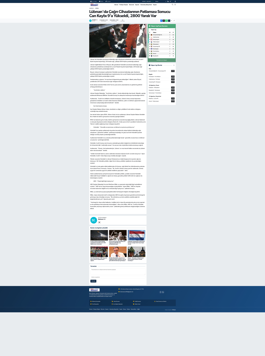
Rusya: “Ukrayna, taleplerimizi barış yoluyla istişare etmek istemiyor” (136, 259)
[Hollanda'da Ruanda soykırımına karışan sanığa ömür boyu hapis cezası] (136, 235)
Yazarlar (109, 1)
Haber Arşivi (137, 304)
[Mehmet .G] (93, 220)
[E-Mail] (99, 222)
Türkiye (128, 309)
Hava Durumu (117, 301)
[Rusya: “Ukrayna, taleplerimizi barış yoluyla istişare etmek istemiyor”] (136, 251)
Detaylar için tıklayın (162, 60)
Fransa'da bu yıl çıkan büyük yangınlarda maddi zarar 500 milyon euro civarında (98, 243)
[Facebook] (160, 292)
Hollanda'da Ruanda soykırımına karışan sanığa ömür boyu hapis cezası (136, 243)
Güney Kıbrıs (133, 309)
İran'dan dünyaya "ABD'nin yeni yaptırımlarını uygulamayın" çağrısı (98, 259)
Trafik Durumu (138, 301)
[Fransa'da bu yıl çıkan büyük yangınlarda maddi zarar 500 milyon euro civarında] (99, 235)
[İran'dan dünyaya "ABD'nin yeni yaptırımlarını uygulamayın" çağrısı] (99, 251)
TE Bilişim (174, 309)
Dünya (97, 8)
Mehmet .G (101, 219)
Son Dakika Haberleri (118, 304)
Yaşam (155, 4)
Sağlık (138, 309)
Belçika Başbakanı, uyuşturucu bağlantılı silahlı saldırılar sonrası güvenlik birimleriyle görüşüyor (117, 259)
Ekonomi (131, 4)
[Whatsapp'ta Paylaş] (166, 21)
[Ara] (172, 5)
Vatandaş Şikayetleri (146, 4)
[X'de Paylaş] (164, 21)
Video (102, 1)
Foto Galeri (94, 1)
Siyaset (137, 4)
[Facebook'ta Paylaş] (161, 21)
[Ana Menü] (175, 5)
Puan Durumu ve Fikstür (161, 301)
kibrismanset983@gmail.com (126, 291)
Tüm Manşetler (95, 304)
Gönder (93, 281)
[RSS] (163, 292)
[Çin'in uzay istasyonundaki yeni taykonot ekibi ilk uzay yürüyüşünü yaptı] (118, 235)
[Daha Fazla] (169, 21)
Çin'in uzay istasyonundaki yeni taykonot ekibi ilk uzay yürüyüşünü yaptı (117, 243)
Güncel (116, 4)
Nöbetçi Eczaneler (96, 301)
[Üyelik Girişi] (175, 1)
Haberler (91, 8)
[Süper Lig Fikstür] (174, 65)
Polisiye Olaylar (123, 4)
